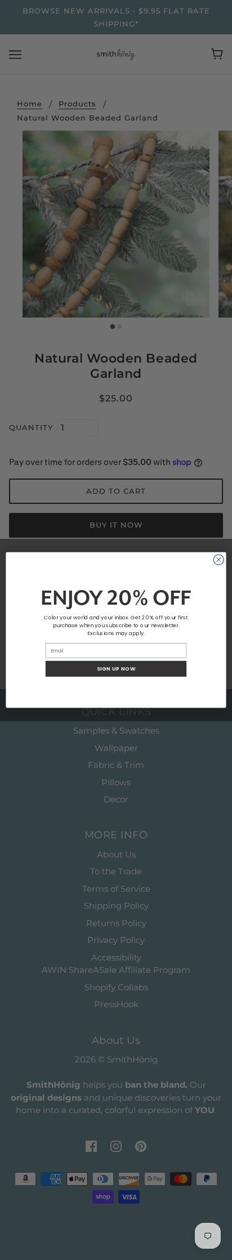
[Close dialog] (218, 560)
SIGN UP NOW (116, 668)
